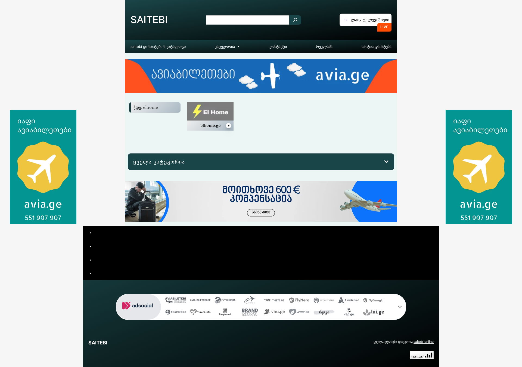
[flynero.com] (299, 301)
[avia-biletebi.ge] (200, 301)
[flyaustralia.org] (323, 301)
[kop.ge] (323, 313)
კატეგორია (225, 46)
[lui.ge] (373, 313)
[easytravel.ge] (225, 313)
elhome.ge (210, 125)
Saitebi (149, 20)
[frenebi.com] (249, 301)
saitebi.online (424, 342)
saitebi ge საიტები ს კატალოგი (158, 46)
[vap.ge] (348, 313)
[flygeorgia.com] (373, 301)
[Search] (295, 20)
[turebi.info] (200, 313)
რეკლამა (324, 46)
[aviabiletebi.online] (175, 301)
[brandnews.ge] (249, 313)
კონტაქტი (278, 46)
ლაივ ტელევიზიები (370, 19)
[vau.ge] (274, 313)
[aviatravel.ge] (175, 313)
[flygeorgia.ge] (225, 301)
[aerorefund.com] (348, 301)
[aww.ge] (299, 313)
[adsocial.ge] (138, 315)
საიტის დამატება (376, 46)
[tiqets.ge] (274, 301)
